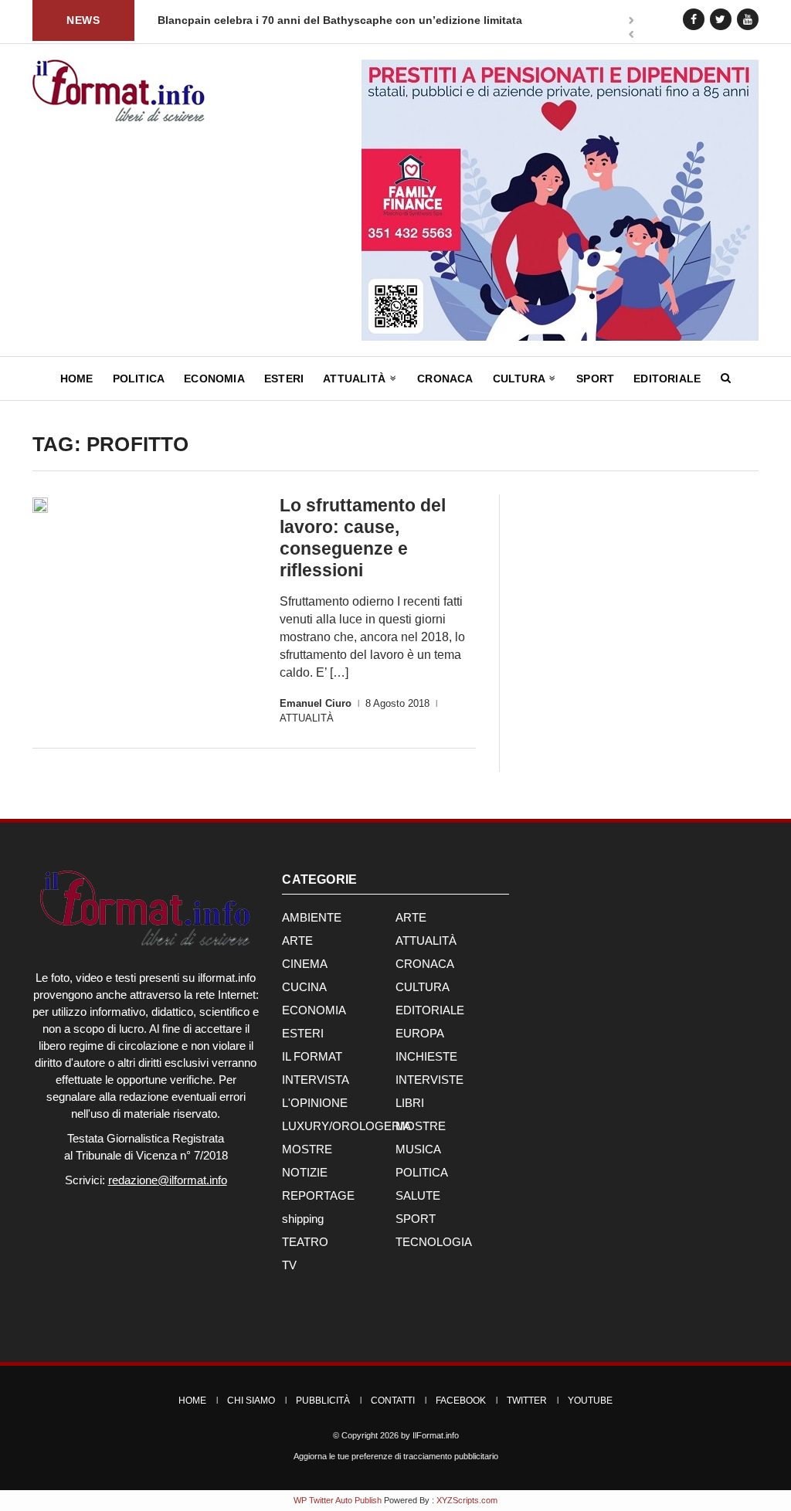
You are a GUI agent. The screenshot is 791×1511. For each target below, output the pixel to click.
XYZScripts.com (466, 1500)
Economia (214, 378)
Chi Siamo (251, 1400)
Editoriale (667, 378)
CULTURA (423, 986)
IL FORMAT (312, 1056)
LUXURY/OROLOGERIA (346, 1125)
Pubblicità (323, 1400)
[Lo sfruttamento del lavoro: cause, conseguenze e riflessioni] (40, 505)
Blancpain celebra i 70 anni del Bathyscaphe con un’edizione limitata (282, 20)
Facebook (461, 1400)
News (83, 20)
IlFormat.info (435, 1435)
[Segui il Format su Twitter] (721, 19)
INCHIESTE (426, 1056)
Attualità (356, 378)
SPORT (416, 1218)
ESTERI (303, 1033)
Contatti (393, 1400)
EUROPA (420, 1033)
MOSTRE (421, 1125)
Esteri (284, 378)
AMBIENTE (311, 917)
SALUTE (418, 1195)
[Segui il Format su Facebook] (693, 19)
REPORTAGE (318, 1195)
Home (76, 378)
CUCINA (304, 986)
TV (289, 1265)
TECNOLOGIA (434, 1241)
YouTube (590, 1400)
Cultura (520, 378)
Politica (139, 378)
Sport (595, 378)
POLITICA (422, 1172)
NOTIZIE (305, 1172)
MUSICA (418, 1149)
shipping (303, 1218)
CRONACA (425, 963)
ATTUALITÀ (307, 718)
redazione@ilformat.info (167, 1180)
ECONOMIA (314, 1010)
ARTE (411, 917)
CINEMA (305, 963)
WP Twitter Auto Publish (338, 1500)
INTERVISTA (315, 1079)
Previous (631, 35)
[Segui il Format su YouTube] (748, 19)
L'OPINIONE (315, 1102)
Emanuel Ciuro (315, 703)
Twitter (527, 1400)
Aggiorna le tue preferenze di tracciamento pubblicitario (396, 1456)
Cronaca (445, 378)
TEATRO (305, 1241)
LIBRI (410, 1102)
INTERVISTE (429, 1079)
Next (631, 21)
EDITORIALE (430, 1010)
